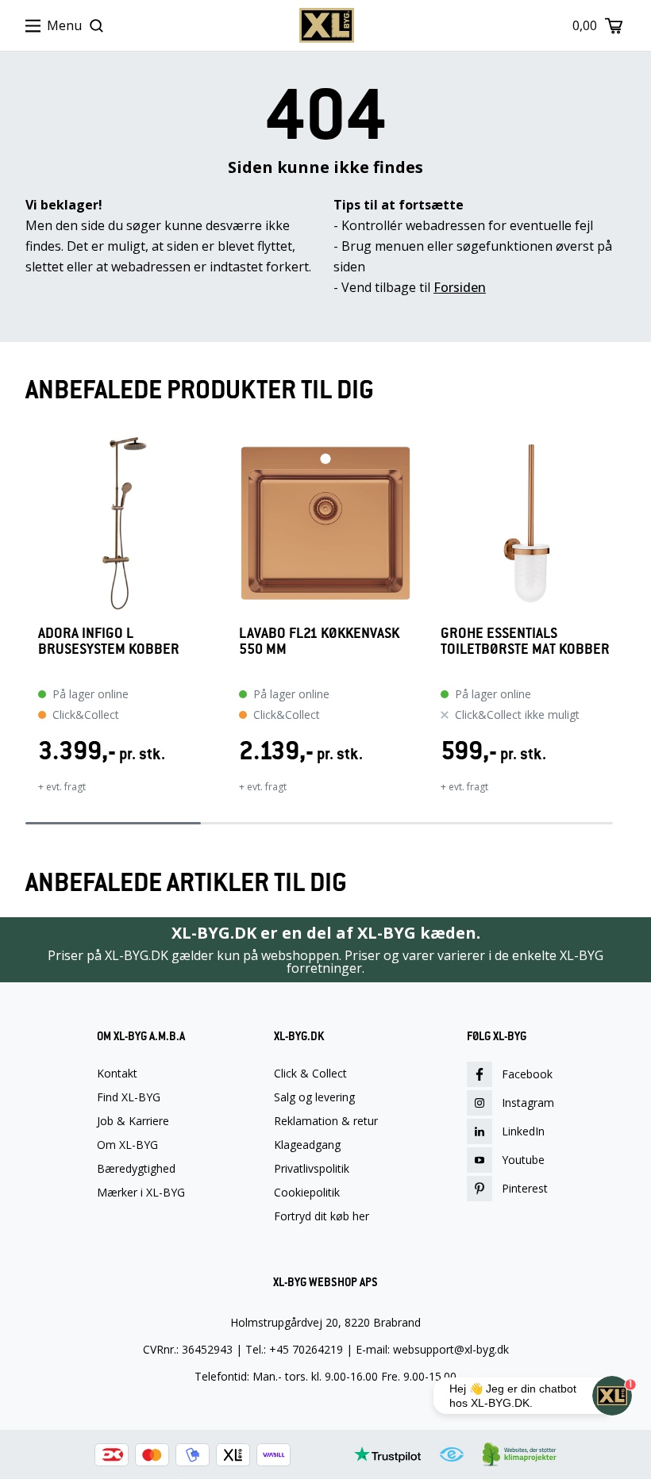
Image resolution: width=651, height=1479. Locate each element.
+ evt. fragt (62, 786)
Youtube (523, 1159)
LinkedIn (523, 1131)
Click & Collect (310, 1073)
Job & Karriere (133, 1121)
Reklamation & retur (326, 1121)
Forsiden (459, 287)
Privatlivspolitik (311, 1168)
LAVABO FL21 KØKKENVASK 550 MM (319, 641)
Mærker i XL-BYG (141, 1192)
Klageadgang (307, 1145)
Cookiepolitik (307, 1192)
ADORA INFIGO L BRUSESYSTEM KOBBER (108, 641)
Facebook (527, 1073)
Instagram (528, 1102)
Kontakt (117, 1073)
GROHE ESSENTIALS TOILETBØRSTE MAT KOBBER (525, 641)
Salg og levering (314, 1097)
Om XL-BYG (127, 1145)
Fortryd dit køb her (321, 1216)
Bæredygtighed (136, 1168)
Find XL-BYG (128, 1097)
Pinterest (525, 1188)
